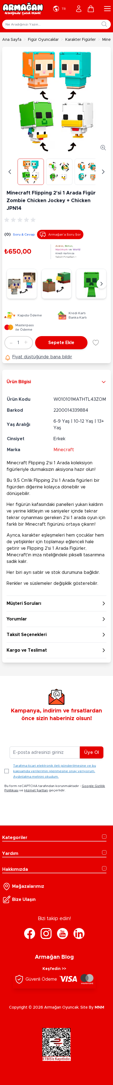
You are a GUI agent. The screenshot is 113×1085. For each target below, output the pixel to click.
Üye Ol (91, 752)
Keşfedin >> (54, 969)
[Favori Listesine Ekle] (96, 343)
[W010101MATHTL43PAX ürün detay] (22, 284)
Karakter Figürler (80, 40)
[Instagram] (46, 933)
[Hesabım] (79, 9)
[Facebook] (29, 933)
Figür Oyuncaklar (43, 40)
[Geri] (9, 171)
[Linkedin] (79, 933)
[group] (20, 220)
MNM (99, 1007)
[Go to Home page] (22, 8)
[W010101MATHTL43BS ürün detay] (56, 284)
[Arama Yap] (104, 24)
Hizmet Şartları (36, 790)
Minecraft (63, 450)
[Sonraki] (101, 284)
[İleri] (103, 171)
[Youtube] (62, 933)
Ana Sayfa (11, 40)
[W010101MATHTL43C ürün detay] (91, 284)
